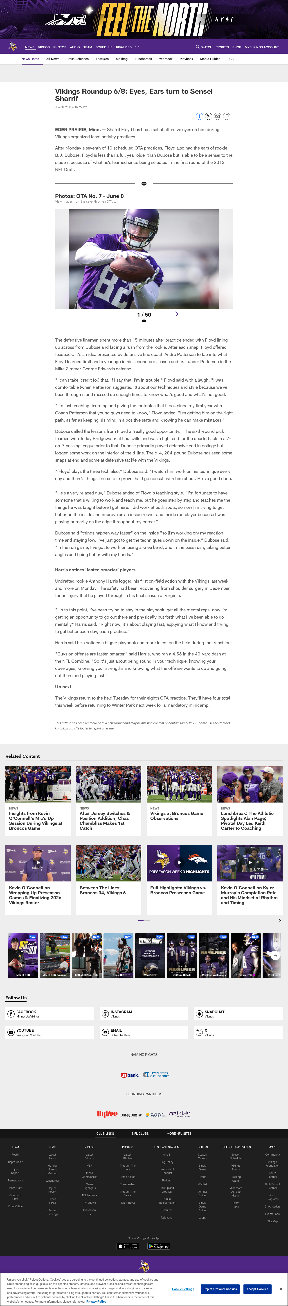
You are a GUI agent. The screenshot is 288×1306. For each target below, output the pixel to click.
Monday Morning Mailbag (52, 1169)
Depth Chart (15, 1161)
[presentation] (281, 921)
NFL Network (89, 1195)
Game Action (127, 1176)
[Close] (281, 1289)
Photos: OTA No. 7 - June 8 (89, 195)
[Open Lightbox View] (144, 269)
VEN (89, 1165)
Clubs (202, 1217)
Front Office (15, 1206)
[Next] (177, 314)
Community (272, 1154)
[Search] (198, 47)
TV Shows (89, 1202)
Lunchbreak (52, 1180)
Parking (166, 1180)
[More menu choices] (137, 47)
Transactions (15, 1180)
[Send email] (217, 119)
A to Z (166, 1154)
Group (202, 1176)
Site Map (272, 1221)
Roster (15, 1154)
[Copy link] (226, 116)
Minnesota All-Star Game (236, 1191)
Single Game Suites (202, 1206)
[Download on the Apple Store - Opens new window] (127, 1247)
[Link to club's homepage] (12, 46)
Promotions (272, 1213)
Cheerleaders (127, 1184)
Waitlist (202, 1184)
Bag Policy (166, 1161)
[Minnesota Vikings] (144, 1267)
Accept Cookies (257, 1289)
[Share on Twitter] (208, 119)
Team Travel (128, 1202)
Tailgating (167, 1217)
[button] (141, 920)
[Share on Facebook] (199, 119)
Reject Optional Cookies (220, 1289)
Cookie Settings (183, 1289)
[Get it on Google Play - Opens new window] (158, 1248)
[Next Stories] (275, 955)
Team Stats (15, 1187)
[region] (144, 1289)
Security (167, 1210)
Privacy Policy (96, 1301)
